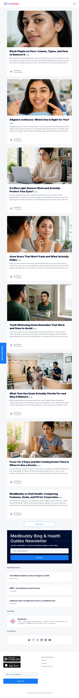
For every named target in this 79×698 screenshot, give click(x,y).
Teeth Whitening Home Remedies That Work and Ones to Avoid (37, 326)
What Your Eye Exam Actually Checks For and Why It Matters (38, 395)
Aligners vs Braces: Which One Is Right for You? (39, 119)
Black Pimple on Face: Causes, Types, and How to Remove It (39, 53)
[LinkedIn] (42, 640)
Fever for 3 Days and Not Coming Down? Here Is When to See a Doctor (39, 463)
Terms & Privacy (47, 666)
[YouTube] (50, 640)
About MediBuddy (47, 657)
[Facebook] (33, 640)
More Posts (39, 524)
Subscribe (39, 557)
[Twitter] (29, 640)
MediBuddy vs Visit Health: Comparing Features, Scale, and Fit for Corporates (34, 495)
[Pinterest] (46, 640)
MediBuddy (17, 70)
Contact (44, 660)
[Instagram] (37, 640)
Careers (44, 663)
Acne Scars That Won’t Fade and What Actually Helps (39, 258)
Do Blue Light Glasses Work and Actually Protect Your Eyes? (35, 190)
